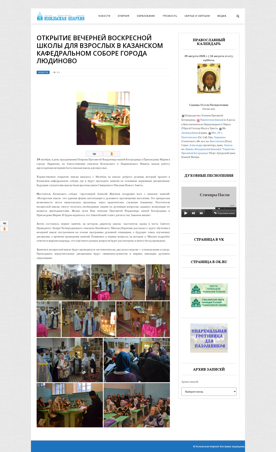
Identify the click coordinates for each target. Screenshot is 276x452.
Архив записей (189, 381)
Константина (217, 141)
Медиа (221, 16)
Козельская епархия (207, 446)
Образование (146, 16)
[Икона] (208, 77)
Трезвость (170, 16)
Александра (195, 145)
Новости (104, 16)
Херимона (219, 137)
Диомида (186, 132)
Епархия (123, 16)
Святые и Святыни (197, 16)
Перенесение (207, 119)
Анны (227, 145)
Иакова (189, 149)
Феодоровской (203, 149)
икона (219, 119)
